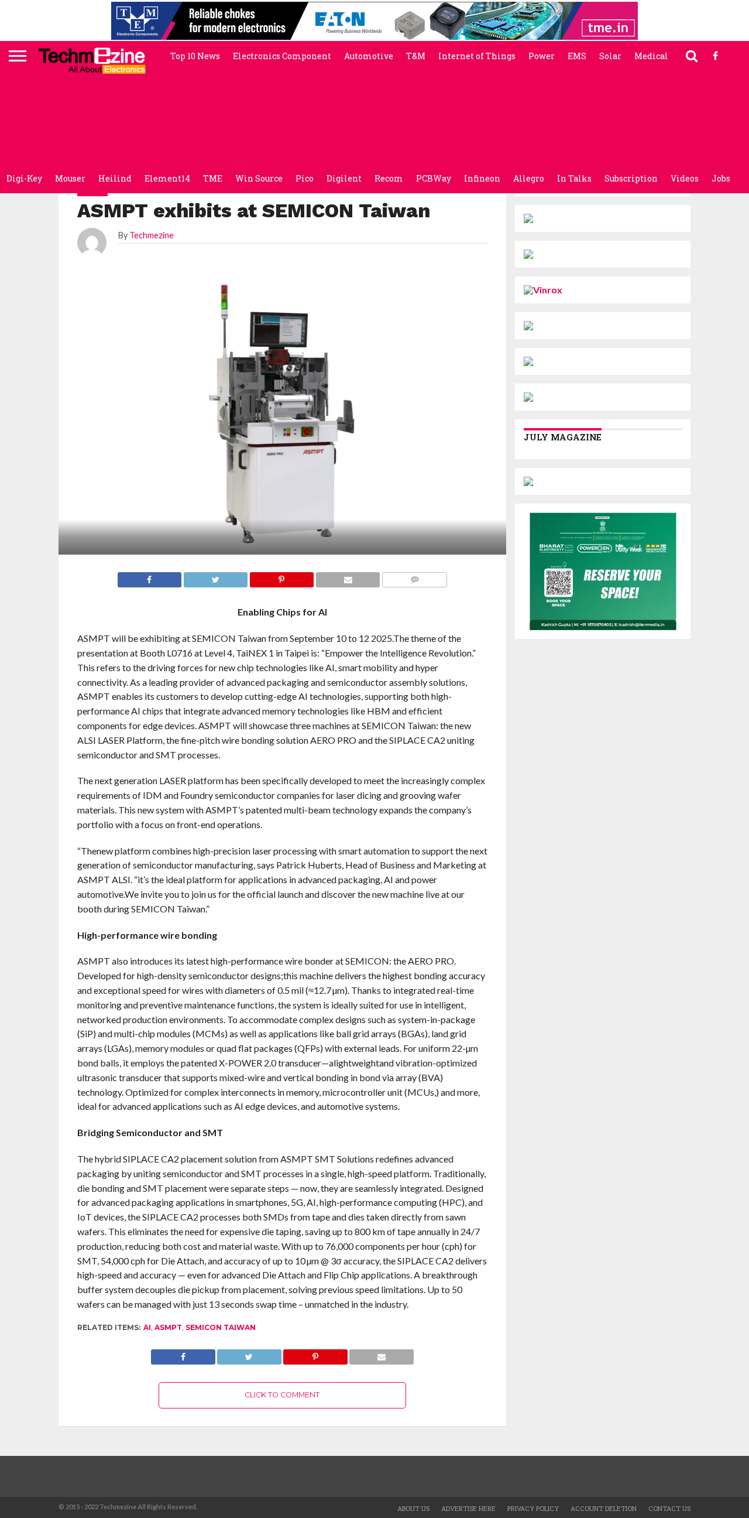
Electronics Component (282, 55)
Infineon (482, 178)
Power (541, 55)
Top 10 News (195, 55)
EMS (577, 55)
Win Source (259, 178)
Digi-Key (24, 178)
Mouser (70, 178)
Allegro (528, 178)
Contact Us (669, 1508)
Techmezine (151, 235)
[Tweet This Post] (249, 1353)
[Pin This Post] (315, 1353)
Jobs (721, 178)
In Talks (574, 178)
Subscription (631, 178)
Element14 (167, 178)
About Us (413, 1508)
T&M (415, 55)
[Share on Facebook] (183, 1353)
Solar (610, 55)
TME (212, 178)
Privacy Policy (533, 1508)
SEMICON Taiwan (220, 1327)
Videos (685, 178)
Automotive (368, 55)
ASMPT (168, 1327)
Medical (651, 55)
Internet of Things (477, 55)
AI (147, 1327)
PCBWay (433, 178)
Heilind (115, 178)
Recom (388, 178)
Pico (305, 178)
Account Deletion (604, 1508)
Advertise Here (468, 1508)
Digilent (344, 178)
